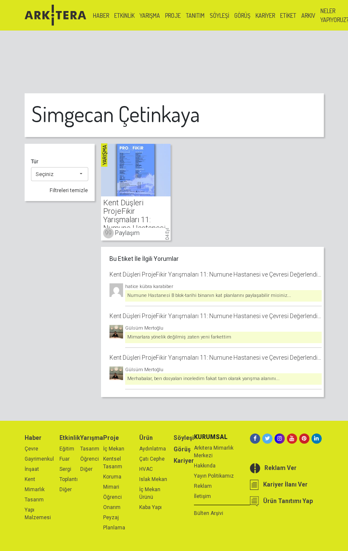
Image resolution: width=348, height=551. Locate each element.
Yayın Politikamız (214, 476)
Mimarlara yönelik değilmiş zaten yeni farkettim (179, 337)
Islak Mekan (153, 479)
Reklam (203, 486)
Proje (173, 15)
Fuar (64, 459)
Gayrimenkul (39, 459)
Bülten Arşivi (208, 513)
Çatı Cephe (152, 459)
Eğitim (66, 449)
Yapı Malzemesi (38, 513)
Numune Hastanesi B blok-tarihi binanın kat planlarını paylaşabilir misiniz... (209, 295)
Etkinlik (124, 15)
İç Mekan (113, 449)
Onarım (112, 507)
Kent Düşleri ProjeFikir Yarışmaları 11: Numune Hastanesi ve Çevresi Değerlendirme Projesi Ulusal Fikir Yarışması (215, 274)
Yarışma (150, 15)
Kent (30, 479)
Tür (34, 161)
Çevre (31, 449)
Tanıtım (195, 15)
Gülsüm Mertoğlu (144, 328)
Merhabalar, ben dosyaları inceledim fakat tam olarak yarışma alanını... (203, 378)
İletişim (202, 496)
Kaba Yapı (150, 507)
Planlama (114, 528)
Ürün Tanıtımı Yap (288, 501)
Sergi (65, 469)
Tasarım (34, 500)
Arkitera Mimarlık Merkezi (213, 452)
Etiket (288, 15)
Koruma (112, 477)
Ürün (146, 437)
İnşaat (32, 469)
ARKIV (308, 15)
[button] (59, 174)
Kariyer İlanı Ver (285, 484)
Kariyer (265, 15)
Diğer (65, 489)
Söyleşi (219, 15)
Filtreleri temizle (69, 190)
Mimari (111, 487)
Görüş (242, 15)
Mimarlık (35, 489)
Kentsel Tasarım (112, 463)
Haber (101, 15)
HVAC (146, 469)
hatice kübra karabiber (149, 286)
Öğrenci (89, 459)
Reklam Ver (280, 467)
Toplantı (68, 479)
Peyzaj (111, 517)
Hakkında (205, 466)
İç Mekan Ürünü (149, 493)
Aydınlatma (152, 449)
